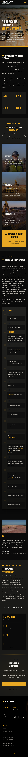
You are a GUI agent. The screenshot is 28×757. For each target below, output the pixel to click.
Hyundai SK (10, 477)
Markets (4, 711)
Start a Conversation (13, 684)
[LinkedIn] (20, 717)
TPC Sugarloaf (16, 349)
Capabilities (5, 709)
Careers (15, 711)
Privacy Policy (14, 753)
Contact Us (15, 709)
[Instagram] (17, 717)
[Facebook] (14, 717)
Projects (5, 714)
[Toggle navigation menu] (25, 2)
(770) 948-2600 (6, 733)
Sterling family (11, 437)
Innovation (5, 718)
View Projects (13, 689)
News (14, 714)
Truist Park (11, 394)
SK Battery (10, 474)
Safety (4, 716)
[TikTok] (23, 717)
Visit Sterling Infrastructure (12, 607)
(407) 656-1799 (6, 747)
